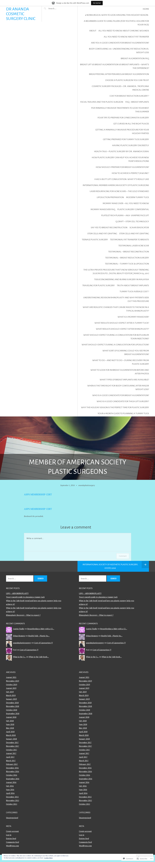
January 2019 (11, 699)
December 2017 (12, 742)
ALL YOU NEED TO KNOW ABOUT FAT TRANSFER (126, 36)
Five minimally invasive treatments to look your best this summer (120, 110)
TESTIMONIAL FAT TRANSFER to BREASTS (129, 239)
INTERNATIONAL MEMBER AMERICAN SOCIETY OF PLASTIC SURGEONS (116, 185)
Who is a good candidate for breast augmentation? (120, 395)
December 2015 (12, 797)
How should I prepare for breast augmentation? (122, 167)
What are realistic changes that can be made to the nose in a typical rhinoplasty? (116, 309)
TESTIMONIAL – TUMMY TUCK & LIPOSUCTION (127, 264)
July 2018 (10, 721)
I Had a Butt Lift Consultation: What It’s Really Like (121, 179)
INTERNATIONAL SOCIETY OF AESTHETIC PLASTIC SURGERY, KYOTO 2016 (110, 566)
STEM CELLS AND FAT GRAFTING (102, 233)
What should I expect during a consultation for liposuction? (115, 344)
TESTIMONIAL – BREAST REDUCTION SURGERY (127, 257)
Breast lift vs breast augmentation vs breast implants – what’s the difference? (114, 66)
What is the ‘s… (19, 657)
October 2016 (11, 775)
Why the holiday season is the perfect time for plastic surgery (115, 407)
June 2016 (10, 789)
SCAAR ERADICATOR (139, 227)
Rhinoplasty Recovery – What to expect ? (23, 615)
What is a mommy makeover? (133, 317)
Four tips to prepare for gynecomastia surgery (123, 117)
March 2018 (11, 735)
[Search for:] (58, 8)
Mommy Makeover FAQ (103, 209)
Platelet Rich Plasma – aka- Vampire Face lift (125, 215)
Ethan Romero (19, 636)
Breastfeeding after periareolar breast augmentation (119, 74)
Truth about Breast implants (133, 285)
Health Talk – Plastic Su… (39, 636)
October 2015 (11, 804)
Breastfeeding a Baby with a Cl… (40, 629)
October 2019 (11, 684)
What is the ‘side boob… (39, 657)
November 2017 (12, 746)
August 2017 (11, 753)
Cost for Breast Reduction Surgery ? (129, 96)
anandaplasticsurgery (86, 485)
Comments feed (12, 842)
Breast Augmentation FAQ (135, 58)
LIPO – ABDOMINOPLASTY (17, 593)
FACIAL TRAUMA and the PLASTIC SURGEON (101, 102)
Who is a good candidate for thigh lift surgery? (123, 401)
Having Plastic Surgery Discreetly (130, 145)
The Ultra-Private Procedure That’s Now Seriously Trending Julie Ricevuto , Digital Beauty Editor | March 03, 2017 (116, 272)
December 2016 (12, 768)
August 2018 (11, 717)
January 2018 (11, 739)
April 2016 (10, 793)
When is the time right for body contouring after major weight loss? (118, 387)
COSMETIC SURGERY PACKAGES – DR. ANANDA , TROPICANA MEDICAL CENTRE (120, 88)
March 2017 (11, 760)
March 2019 (11, 695)
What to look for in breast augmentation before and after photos (119, 372)
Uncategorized (12, 817)
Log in (8, 835)
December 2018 (12, 702)
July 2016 (10, 786)
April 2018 (10, 731)
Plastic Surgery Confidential (133, 209)
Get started (97, 3)
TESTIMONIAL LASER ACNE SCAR (133, 245)
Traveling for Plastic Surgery (98, 285)
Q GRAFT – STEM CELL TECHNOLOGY (132, 221)
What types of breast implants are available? (124, 379)
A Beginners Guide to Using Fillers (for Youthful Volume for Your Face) (116, 23)
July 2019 (10, 692)
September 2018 (12, 713)
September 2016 (12, 778)
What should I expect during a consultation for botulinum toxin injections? (116, 337)
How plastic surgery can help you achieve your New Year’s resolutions (120, 159)
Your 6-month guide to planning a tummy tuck (123, 413)
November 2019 (12, 681)
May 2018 (10, 728)
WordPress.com (12, 845)
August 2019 (11, 688)
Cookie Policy (48, 858)
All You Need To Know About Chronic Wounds (123, 30)
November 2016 (12, 771)
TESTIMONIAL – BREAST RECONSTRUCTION (128, 251)
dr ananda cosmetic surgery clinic (20, 14)
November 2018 (12, 706)
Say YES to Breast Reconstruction (109, 227)
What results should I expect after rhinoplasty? (122, 329)
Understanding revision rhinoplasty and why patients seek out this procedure (116, 299)
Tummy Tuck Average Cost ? (134, 291)
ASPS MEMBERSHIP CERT (38, 494)
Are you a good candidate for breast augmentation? (120, 43)
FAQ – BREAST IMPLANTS (137, 102)
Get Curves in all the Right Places (131, 123)
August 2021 (11, 677)
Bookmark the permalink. (33, 516)
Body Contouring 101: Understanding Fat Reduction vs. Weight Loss (119, 51)
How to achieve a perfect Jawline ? (130, 173)
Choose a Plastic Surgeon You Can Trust (127, 80)
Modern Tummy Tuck (137, 197)
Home (146, 9)
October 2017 (11, 749)
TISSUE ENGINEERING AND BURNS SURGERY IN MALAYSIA (121, 279)
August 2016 (11, 782)
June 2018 (10, 724)
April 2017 (10, 757)
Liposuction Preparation (110, 197)
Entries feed (11, 838)
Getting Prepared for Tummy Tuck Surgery (126, 139)
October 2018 (11, 710)
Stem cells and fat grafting (134, 233)
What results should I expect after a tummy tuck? (121, 323)
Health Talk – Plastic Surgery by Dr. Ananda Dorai (121, 151)
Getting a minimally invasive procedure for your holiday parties (122, 131)
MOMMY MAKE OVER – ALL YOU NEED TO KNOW (126, 203)
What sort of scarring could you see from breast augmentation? (125, 352)
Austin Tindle (18, 629)
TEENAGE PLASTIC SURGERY (95, 239)
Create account (12, 831)
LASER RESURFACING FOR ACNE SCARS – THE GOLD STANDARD (119, 191)
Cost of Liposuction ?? (43, 643)
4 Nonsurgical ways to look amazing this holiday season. (117, 15)
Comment (123, 556)
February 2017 (12, 764)
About (92, 30)
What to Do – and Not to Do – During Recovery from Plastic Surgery (120, 362)
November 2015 (12, 800)
